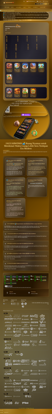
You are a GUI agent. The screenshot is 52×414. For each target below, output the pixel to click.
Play (9, 28)
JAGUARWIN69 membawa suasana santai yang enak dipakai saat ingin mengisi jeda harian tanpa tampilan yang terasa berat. (15, 168)
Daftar (44, 3)
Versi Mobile (46, 1)
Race (24, 7)
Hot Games (7, 7)
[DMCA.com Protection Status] (8, 286)
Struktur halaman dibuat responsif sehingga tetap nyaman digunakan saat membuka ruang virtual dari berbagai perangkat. (14, 193)
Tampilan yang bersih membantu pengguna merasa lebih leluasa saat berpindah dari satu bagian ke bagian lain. (36, 172)
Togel (29, 7)
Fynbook (1, 412)
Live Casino (18, 7)
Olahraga (35, 7)
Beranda (1, 410)
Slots (12, 7)
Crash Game (42, 7)
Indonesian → (6, 412)
